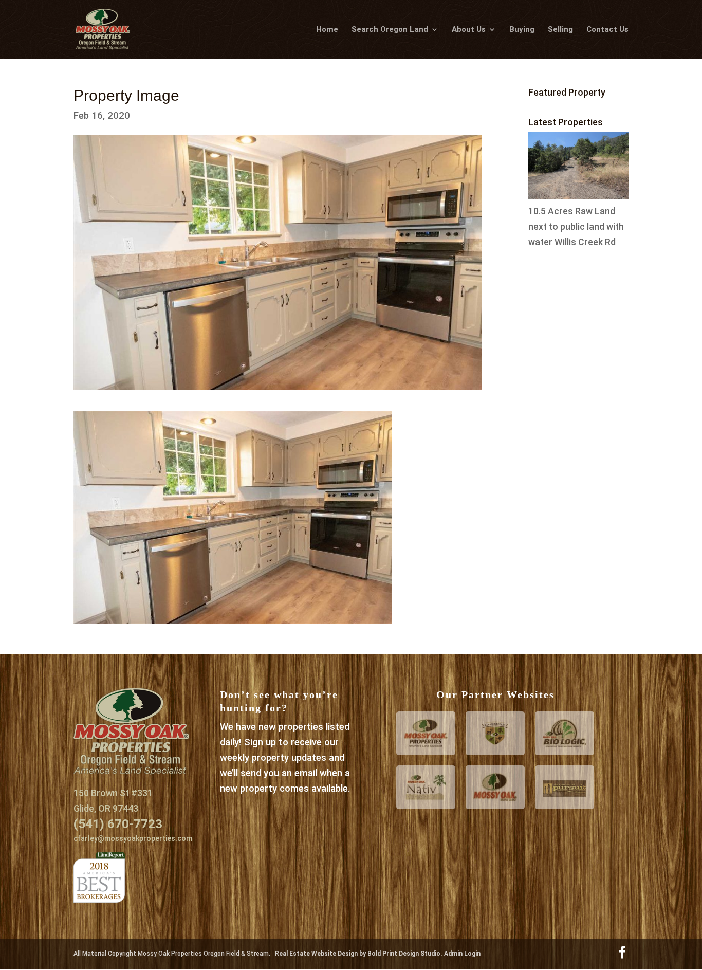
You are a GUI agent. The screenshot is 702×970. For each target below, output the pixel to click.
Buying (521, 30)
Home (327, 30)
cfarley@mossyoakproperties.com (132, 838)
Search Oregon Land (390, 30)
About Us (469, 30)
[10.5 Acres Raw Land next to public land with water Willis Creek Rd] (578, 196)
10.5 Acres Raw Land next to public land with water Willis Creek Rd (576, 226)
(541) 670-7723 (117, 823)
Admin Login (462, 953)
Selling (560, 30)
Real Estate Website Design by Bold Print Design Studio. (359, 953)
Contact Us (607, 30)
